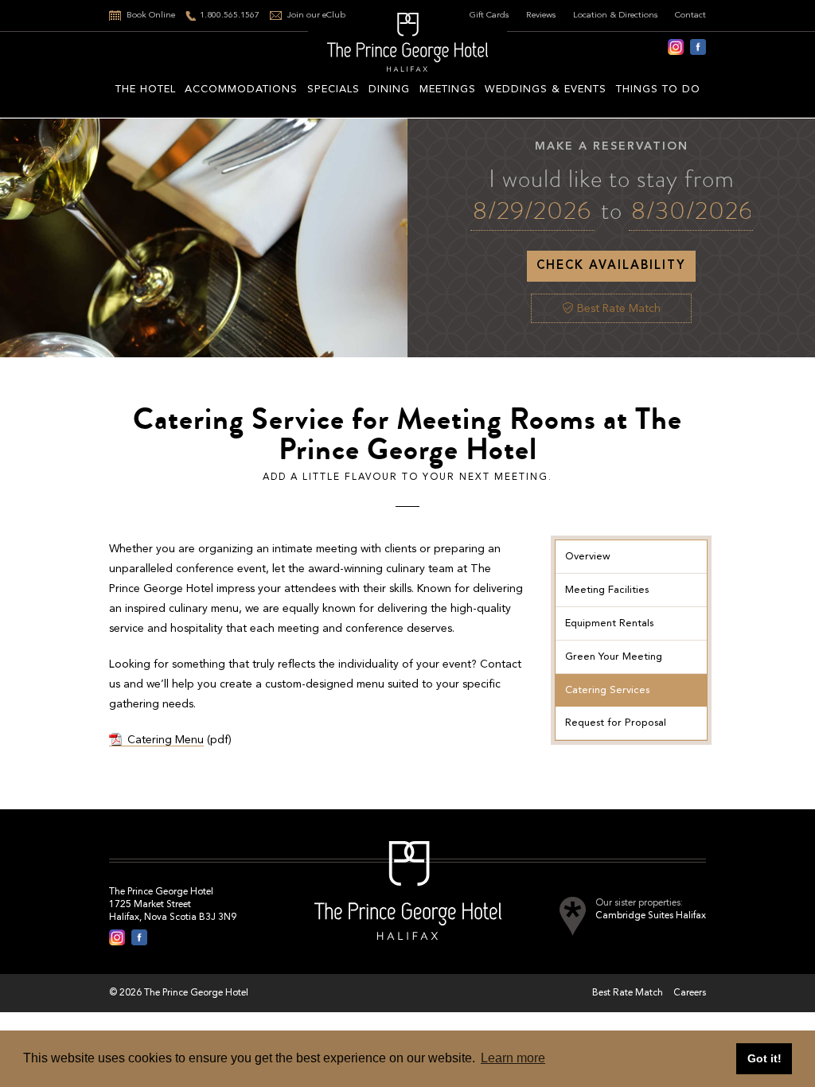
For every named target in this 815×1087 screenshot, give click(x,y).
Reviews (541, 15)
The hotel (145, 89)
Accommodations (241, 89)
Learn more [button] (513, 1058)
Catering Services (607, 690)
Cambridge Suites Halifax (650, 916)
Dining (389, 89)
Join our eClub (316, 15)
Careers (689, 993)
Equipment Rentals (609, 623)
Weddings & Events (545, 89)
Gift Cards (489, 15)
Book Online (151, 15)
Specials (333, 89)
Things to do (658, 89)
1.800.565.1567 (229, 15)
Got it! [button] (764, 1058)
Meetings (447, 89)
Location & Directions (615, 15)
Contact (690, 15)
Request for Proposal (615, 723)
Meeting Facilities (607, 590)
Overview (587, 556)
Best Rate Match (617, 308)
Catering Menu (165, 740)
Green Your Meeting (613, 657)
